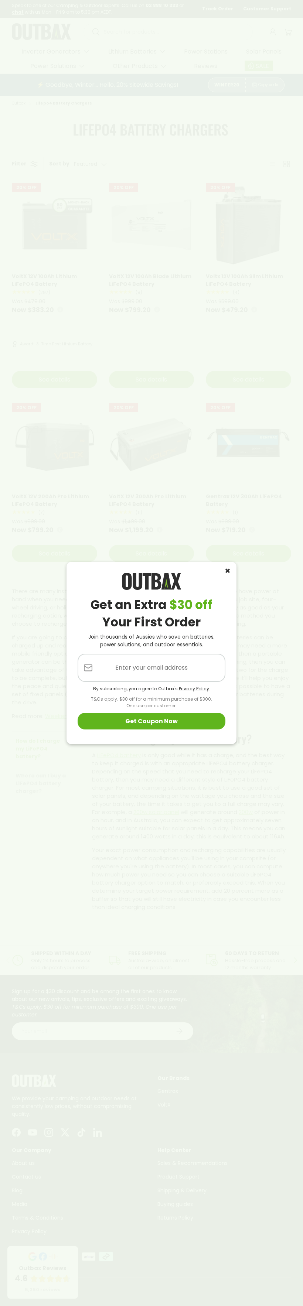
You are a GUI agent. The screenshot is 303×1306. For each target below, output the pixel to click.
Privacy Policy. (194, 689)
